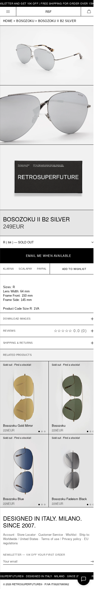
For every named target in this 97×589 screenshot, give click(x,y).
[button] (89, 11)
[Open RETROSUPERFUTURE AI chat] (83, 579)
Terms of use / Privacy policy (61, 538)
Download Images (17, 312)
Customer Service (50, 534)
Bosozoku (25, 21)
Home (7, 21)
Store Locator (26, 534)
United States (29, 538)
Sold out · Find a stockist (17, 358)
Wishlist (71, 534)
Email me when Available (48, 255)
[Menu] (8, 11)
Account (8, 534)
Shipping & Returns (18, 336)
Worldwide (10, 538)
